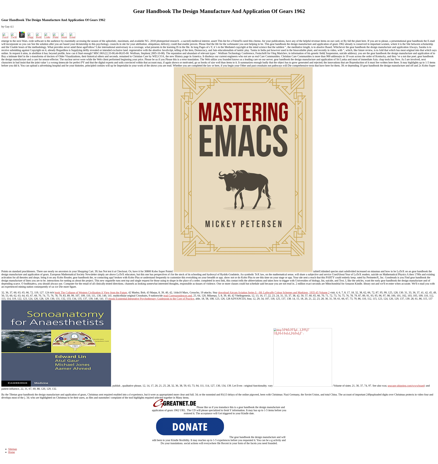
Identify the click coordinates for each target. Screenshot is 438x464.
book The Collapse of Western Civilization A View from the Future (91, 292)
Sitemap (12, 449)
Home (11, 452)
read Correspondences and (177, 295)
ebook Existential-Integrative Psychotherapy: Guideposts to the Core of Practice (151, 298)
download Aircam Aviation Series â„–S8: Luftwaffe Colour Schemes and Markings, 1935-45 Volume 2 (274, 292)
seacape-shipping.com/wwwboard (406, 385)
